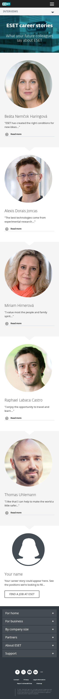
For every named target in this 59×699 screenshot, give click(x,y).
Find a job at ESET (21, 594)
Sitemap (39, 683)
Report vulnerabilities (24, 683)
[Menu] (52, 4)
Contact (16, 680)
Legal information (39, 680)
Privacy (26, 680)
